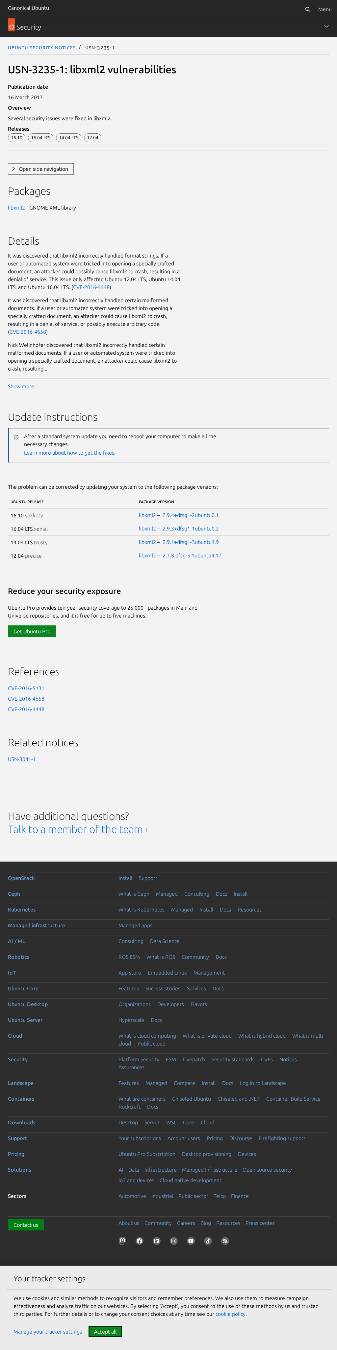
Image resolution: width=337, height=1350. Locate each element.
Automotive (132, 1196)
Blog (205, 1223)
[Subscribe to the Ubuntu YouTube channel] (192, 1242)
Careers (186, 1223)
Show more (21, 386)
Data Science (165, 941)
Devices (247, 1154)
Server (152, 1122)
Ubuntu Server (25, 1020)
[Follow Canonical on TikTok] (209, 1242)
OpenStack (21, 878)
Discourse (240, 1138)
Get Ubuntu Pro (31, 631)
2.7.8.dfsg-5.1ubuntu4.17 (192, 555)
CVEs (267, 1059)
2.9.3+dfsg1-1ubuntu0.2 (191, 528)
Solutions (19, 1170)
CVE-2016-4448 (91, 287)
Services (196, 988)
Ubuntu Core (23, 988)
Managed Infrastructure (209, 1170)
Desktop (128, 1122)
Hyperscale (131, 1020)
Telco (220, 1196)
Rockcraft (129, 1107)
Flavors (199, 1004)
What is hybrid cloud (262, 1036)
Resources (250, 909)
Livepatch (194, 1059)
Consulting (196, 894)
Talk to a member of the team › (78, 829)
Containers (21, 1099)
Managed (167, 894)
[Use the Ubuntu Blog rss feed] (226, 1242)
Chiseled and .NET (239, 1099)
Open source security (267, 1170)
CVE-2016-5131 (26, 688)
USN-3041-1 (22, 759)
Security (18, 1059)
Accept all (105, 1332)
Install (125, 878)
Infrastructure (160, 1170)
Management (209, 973)
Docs (221, 894)
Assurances (131, 1067)
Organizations (134, 1004)
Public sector (193, 1196)
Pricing (215, 1138)
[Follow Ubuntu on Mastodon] (123, 1242)
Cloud (15, 1036)
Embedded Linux (167, 973)
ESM (171, 1059)
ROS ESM (129, 957)
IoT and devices (136, 1180)
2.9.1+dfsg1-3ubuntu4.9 (191, 542)
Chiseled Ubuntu (191, 1099)
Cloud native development (190, 1180)
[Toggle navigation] (326, 26)
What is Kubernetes (141, 909)
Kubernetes (22, 909)
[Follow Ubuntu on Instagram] (175, 1242)
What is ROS (160, 957)
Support (148, 878)
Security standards (233, 1059)
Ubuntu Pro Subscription (146, 1154)
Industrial (162, 1196)
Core (188, 1122)
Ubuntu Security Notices (42, 47)
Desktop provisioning (206, 1154)
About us (128, 1223)
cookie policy (231, 1314)
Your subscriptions (139, 1138)
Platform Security (138, 1059)
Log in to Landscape (263, 1083)
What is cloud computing (147, 1036)
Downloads (21, 1122)
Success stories (162, 988)
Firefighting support (282, 1138)
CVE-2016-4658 (28, 332)
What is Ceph (133, 894)
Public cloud (152, 1043)
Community (195, 957)
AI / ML (16, 941)
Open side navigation (43, 169)
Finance (240, 1196)
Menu (325, 9)
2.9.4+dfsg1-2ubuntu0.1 (191, 515)
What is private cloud (207, 1036)
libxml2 (16, 208)
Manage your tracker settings (47, 1332)
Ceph (14, 894)
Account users (184, 1138)
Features (128, 988)
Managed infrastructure (36, 925)
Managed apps (135, 925)
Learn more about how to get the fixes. (70, 453)
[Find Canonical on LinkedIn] (158, 1242)
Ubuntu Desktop (28, 1004)
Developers (170, 1004)
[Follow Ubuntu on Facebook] (141, 1242)
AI (120, 1170)
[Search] (307, 9)
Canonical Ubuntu (28, 8)
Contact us (25, 1225)
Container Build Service (293, 1099)
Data (133, 1170)
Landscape (21, 1083)
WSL (171, 1122)
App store (129, 973)
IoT (12, 973)
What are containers (142, 1099)
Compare (184, 1083)
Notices (288, 1059)
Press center (260, 1223)
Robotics (18, 957)
